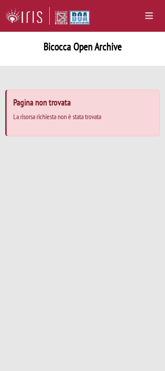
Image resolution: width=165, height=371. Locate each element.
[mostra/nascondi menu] (149, 15)
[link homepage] (27, 16)
